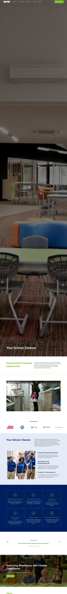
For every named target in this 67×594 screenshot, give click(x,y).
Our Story (34, 1)
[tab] (48, 455)
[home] (9, 2)
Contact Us (40, 1)
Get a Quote (59, 1)
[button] (14, 2)
